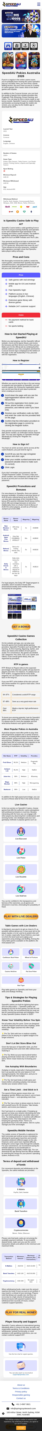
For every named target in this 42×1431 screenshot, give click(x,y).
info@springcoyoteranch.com (23, 1408)
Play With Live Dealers (21, 916)
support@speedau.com (21, 1374)
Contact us (21, 1398)
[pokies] (8, 60)
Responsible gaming (21, 1395)
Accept (21, 1428)
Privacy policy (21, 1392)
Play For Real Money (21, 1312)
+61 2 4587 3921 (23, 1404)
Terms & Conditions (21, 1388)
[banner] (21, 17)
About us (21, 1385)
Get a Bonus (21, 626)
